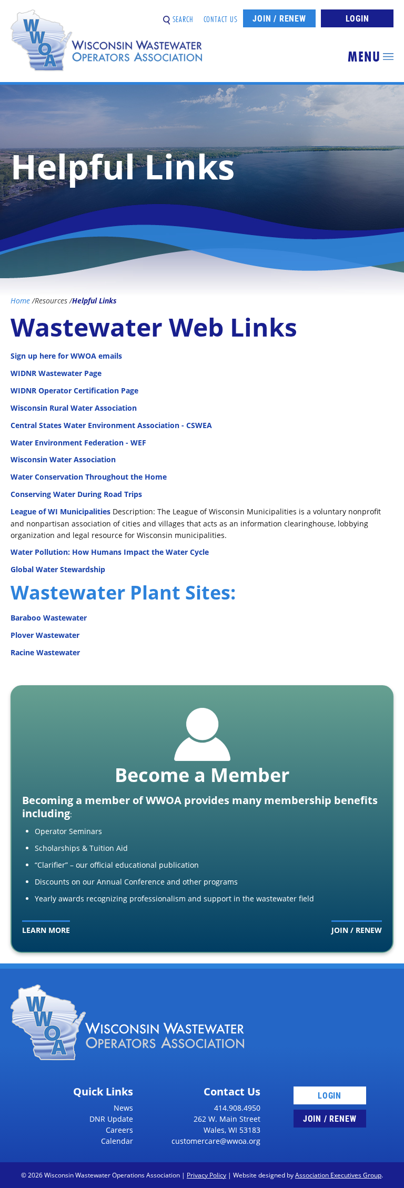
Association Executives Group (338, 1175)
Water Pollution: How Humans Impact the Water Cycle (110, 552)
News (123, 1108)
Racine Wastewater (45, 652)
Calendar (117, 1141)
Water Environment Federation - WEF (78, 443)
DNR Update (111, 1119)
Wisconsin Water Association (64, 459)
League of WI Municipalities (60, 511)
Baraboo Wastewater (49, 618)
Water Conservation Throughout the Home (89, 477)
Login (357, 18)
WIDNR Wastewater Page (56, 373)
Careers (119, 1130)
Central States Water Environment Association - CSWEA (111, 425)
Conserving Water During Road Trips (76, 494)
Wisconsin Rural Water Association (74, 408)
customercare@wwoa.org (215, 1141)
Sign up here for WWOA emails (66, 356)
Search (182, 15)
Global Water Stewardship (58, 569)
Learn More (46, 930)
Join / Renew (279, 18)
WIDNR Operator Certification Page (74, 390)
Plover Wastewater (45, 635)
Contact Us (221, 15)
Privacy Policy (206, 1175)
